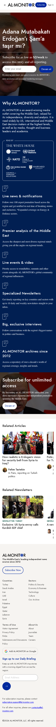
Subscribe (41, 5)
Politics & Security (36, 584)
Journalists (33, 632)
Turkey (5, 584)
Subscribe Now (13, 570)
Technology (34, 592)
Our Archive (34, 599)
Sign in (51, 5)
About (31, 628)
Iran (4, 592)
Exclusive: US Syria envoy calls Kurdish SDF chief (20, 526)
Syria (4, 618)
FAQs (4, 636)
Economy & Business (37, 588)
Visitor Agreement (10, 628)
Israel (4, 599)
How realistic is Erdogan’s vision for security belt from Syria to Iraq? (21, 460)
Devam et (9, 406)
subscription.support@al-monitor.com (18, 702)
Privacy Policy (8, 632)
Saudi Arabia (8, 588)
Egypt (4, 607)
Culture (32, 595)
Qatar (4, 611)
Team (31, 636)
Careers (32, 639)
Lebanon (6, 614)
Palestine (6, 603)
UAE (4, 595)
